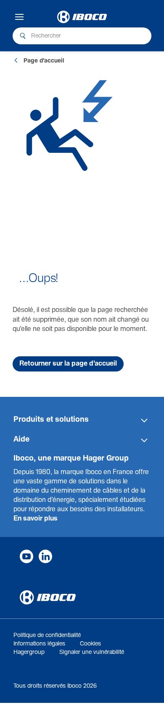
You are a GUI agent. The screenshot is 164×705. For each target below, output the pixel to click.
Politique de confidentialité (47, 635)
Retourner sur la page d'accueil (68, 363)
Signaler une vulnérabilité (91, 652)
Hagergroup (29, 652)
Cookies (90, 644)
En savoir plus (35, 518)
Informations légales (39, 644)
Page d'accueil (44, 61)
